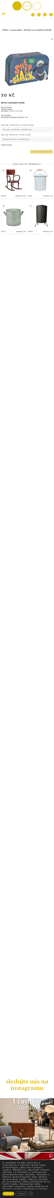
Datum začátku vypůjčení (17, 125)
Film (5, 30)
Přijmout (8, 1193)
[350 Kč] (13, 180)
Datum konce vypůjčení (16, 135)
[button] (52, 39)
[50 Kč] (40, 180)
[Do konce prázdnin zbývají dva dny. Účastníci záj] (27, 1125)
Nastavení (22, 1193)
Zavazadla (16, 30)
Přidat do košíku (42, 152)
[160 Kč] (40, 215)
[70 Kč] (13, 215)
